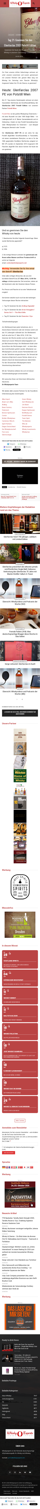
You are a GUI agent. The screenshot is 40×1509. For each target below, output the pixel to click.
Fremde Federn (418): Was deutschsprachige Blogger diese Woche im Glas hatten (20, 633)
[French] (11, 1167)
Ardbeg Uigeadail (28, 306)
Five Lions (5, 432)
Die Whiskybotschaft (9, 429)
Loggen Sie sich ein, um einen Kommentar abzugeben (20, 713)
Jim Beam (25, 405)
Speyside (28, 35)
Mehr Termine (20, 1120)
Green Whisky (26, 399)
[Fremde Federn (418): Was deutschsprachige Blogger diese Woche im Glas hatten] (20, 618)
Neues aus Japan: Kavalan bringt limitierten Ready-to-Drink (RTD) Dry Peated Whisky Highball (26, 1370)
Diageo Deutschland (8, 426)
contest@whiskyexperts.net (16, 263)
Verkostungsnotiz (20, 661)
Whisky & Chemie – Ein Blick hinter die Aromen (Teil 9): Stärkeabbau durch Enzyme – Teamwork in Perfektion (20, 1239)
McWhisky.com (27, 413)
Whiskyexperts (27, 426)
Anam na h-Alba (7, 402)
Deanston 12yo (27, 316)
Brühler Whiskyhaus (8, 418)
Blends (20, 689)
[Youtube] (30, 1472)
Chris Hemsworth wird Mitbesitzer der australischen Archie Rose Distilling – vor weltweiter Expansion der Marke (17, 1267)
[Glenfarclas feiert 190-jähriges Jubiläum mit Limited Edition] (20, 524)
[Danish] (14, 1167)
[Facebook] (10, 1472)
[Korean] (28, 1167)
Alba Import (6, 399)
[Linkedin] (20, 1472)
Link (3, 1149)
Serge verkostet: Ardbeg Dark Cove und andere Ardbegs (29, 498)
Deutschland (20, 599)
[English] (7, 1167)
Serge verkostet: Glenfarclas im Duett (20, 664)
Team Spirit (26, 418)
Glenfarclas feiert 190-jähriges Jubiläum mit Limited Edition (20, 538)
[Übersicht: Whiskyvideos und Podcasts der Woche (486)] (20, 678)
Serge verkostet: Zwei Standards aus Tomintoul (19, 1260)
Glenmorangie (6, 435)
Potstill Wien (12, 108)
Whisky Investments (29, 429)
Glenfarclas (11, 487)
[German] (4, 1167)
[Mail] (25, 1472)
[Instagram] (15, 1472)
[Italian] (17, 1167)
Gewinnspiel (20, 35)
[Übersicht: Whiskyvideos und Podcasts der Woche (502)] (20, 588)
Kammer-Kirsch (27, 407)
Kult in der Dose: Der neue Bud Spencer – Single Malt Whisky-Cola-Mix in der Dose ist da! (25, 1346)
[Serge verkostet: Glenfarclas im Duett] (20, 651)
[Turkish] (31, 1167)
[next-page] (22, 699)
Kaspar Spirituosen (28, 410)
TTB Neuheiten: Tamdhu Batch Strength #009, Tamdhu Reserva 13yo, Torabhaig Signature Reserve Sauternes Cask (18, 1220)
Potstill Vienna (27, 415)
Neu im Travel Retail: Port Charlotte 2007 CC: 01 (8, 497)
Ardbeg (4, 405)
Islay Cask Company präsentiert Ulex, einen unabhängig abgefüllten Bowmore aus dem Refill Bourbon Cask (19, 1278)
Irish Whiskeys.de (28, 402)
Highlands (20, 564)
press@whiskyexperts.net (16, 1458)
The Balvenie (26, 421)
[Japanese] (24, 1167)
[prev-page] (17, 699)
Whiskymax (26, 432)
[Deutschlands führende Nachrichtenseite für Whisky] (20, 3)
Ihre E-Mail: (6, 1141)
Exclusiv (11, 35)
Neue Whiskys (20, 534)
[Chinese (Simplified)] (21, 1167)
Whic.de (24, 424)
